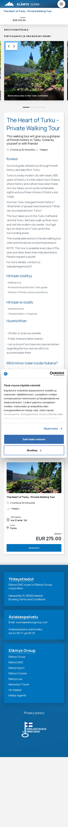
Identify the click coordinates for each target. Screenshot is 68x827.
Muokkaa (32, 450)
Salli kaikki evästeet (34, 439)
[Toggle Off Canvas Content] (61, 4)
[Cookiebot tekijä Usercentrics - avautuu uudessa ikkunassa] (49, 374)
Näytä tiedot (51, 428)
